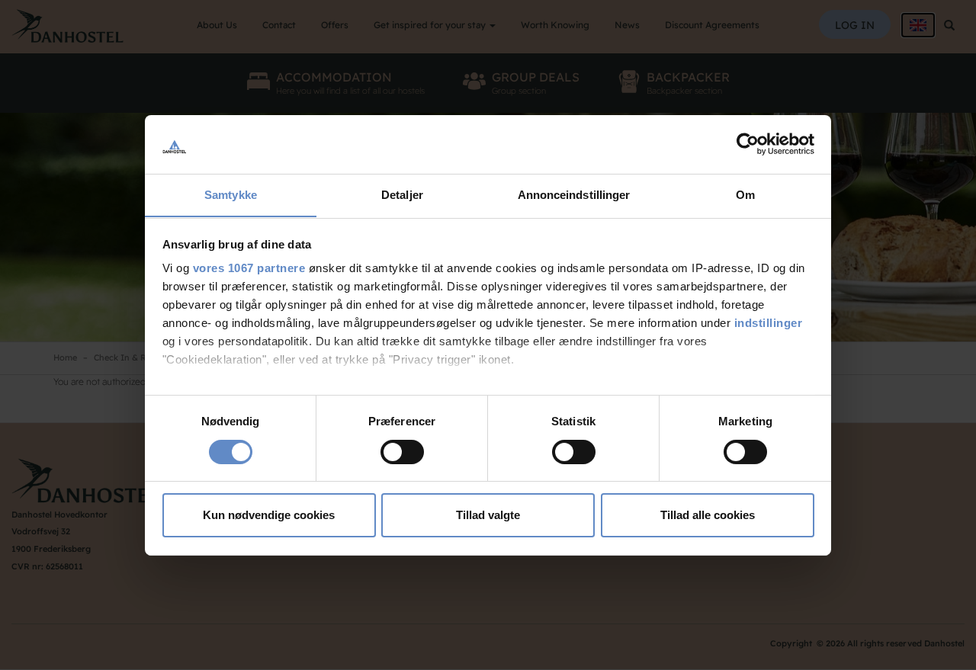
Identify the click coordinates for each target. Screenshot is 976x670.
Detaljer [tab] (402, 194)
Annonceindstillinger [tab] (574, 194)
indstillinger (768, 322)
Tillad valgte (488, 514)
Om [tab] (745, 194)
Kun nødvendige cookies (269, 514)
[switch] (402, 452)
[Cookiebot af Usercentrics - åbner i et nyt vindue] (747, 144)
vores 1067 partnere (249, 267)
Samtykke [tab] (230, 194)
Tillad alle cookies (707, 514)
